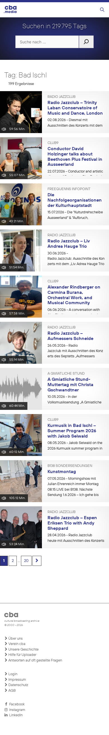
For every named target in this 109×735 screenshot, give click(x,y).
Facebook (16, 704)
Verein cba (16, 644)
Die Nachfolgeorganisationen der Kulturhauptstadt (75, 200)
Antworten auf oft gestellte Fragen (35, 660)
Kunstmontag (62, 472)
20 (26, 561)
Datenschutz (18, 685)
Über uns (15, 639)
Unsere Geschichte (23, 649)
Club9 (53, 143)
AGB (12, 691)
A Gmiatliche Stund (66, 373)
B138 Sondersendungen (70, 466)
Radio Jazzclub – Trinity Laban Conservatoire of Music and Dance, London (75, 108)
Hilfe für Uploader (22, 655)
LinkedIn (15, 715)
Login (12, 674)
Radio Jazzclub (61, 97)
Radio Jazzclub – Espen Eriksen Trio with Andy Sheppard (72, 523)
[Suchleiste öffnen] (102, 10)
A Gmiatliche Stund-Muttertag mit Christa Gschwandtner (70, 384)
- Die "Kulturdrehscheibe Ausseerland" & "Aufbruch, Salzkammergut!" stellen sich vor (75, 218)
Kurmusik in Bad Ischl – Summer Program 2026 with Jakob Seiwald (72, 431)
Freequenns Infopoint (69, 189)
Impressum (17, 680)
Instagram (16, 710)
